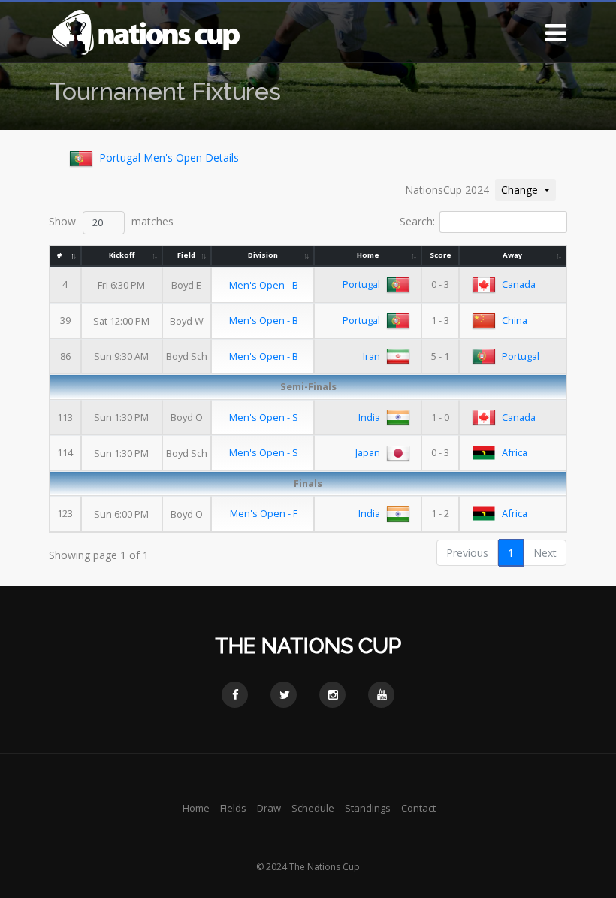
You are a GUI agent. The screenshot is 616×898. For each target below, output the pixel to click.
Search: (417, 221)
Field (186, 255)
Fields (233, 808)
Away (512, 255)
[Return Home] (145, 31)
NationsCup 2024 (447, 190)
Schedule (312, 808)
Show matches (111, 221)
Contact (418, 808)
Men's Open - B (263, 285)
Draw (269, 808)
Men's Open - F (263, 513)
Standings (368, 808)
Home (368, 255)
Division (263, 255)
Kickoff (121, 255)
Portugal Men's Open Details (169, 157)
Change (528, 189)
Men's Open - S (263, 417)
